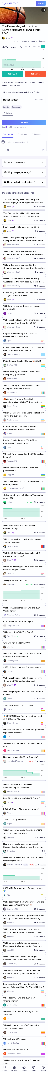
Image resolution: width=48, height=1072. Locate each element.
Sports (6, 107)
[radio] (26, 46)
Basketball (16, 107)
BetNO (34, 74)
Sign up (41, 3)
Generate (39, 100)
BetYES (11, 74)
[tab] (7, 134)
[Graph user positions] (20, 47)
